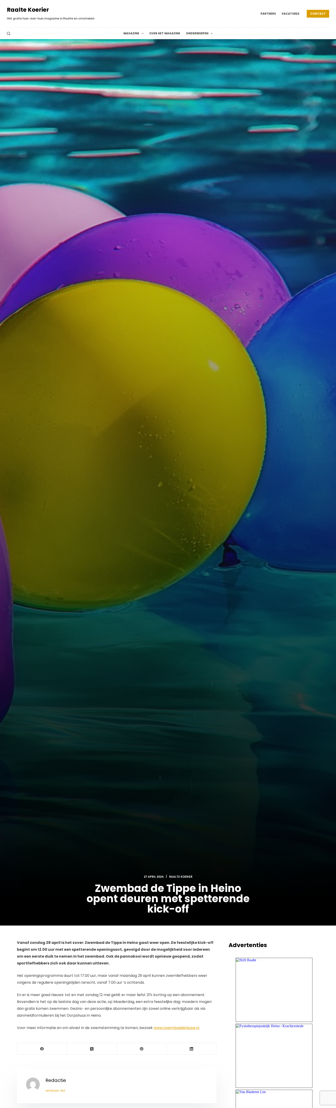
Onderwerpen (197, 33)
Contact (318, 14)
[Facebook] (42, 1049)
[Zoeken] (8, 33)
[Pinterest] (142, 1049)
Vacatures (290, 14)
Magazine (131, 33)
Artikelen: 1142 (55, 1090)
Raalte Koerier (28, 10)
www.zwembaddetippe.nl (176, 1027)
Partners (268, 14)
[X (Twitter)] (92, 1049)
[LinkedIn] (191, 1049)
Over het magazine (164, 33)
